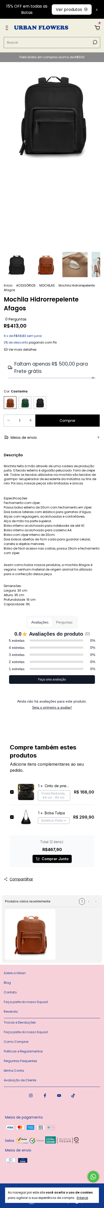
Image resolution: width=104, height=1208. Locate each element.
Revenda (11, 1011)
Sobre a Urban (15, 973)
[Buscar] (94, 42)
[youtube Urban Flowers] (59, 1095)
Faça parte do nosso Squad (26, 1002)
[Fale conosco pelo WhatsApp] (93, 1176)
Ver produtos (69, 9)
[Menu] (8, 28)
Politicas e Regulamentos (23, 1051)
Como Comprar (16, 1042)
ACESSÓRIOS (26, 285)
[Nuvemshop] (26, 1203)
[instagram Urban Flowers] (31, 1095)
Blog (7, 982)
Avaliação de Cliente (20, 1080)
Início (8, 285)
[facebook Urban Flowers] (45, 1095)
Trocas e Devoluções (20, 1022)
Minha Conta (14, 1070)
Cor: (16, 391)
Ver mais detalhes (22, 349)
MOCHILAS (47, 285)
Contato (10, 992)
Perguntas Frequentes (20, 1061)
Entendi (82, 1198)
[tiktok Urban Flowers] (73, 1095)
